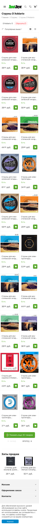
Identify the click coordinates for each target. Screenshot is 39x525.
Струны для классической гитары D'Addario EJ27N (9, 59)
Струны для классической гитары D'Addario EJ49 (28, 98)
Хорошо (10, 521)
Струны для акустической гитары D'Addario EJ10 (29, 59)
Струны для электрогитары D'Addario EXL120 (28, 416)
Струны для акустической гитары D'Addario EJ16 (29, 297)
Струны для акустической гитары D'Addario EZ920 (9, 337)
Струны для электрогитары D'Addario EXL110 (28, 178)
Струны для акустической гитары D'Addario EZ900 (29, 218)
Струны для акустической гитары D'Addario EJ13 (29, 337)
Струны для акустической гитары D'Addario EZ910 (9, 257)
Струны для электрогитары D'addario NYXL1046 (28, 257)
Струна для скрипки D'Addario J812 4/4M (9, 377)
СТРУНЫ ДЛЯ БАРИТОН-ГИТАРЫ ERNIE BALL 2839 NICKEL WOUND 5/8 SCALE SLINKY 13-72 (28, 469)
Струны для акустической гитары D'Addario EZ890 (29, 138)
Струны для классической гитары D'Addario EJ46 (9, 218)
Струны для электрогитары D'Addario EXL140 (28, 377)
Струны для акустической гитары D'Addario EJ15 (9, 138)
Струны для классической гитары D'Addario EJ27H (9, 98)
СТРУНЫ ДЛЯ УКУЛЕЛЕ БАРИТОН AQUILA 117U (10, 469)
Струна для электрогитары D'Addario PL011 (9, 416)
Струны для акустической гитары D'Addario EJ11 (9, 297)
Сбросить (20, 23)
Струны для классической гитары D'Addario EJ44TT (9, 178)
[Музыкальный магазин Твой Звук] (15, 6)
